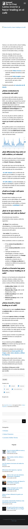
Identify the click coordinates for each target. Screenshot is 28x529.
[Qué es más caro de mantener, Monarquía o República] (4, 475)
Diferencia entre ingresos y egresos (12, 470)
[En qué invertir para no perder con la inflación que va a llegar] (4, 507)
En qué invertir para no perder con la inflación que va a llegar (15, 507)
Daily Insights (17, 76)
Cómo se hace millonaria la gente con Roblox (12, 495)
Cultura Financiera (8, 434)
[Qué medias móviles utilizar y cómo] (4, 457)
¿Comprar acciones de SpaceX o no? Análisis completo (16, 482)
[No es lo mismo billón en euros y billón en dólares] (4, 451)
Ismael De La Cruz (8, 405)
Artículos (5, 430)
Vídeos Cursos (17, 70)
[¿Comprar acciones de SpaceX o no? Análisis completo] (4, 482)
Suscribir (5, 379)
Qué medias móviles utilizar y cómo (15, 457)
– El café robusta (7, 172)
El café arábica (7, 181)
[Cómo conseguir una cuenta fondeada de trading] (4, 488)
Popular (14, 444)
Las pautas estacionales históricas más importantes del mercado (13, 501)
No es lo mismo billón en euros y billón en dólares (16, 451)
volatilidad (16, 205)
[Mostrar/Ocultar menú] (24, 3)
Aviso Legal (14, 520)
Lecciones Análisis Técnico (10, 437)
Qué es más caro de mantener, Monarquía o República (15, 475)
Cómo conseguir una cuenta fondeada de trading (14, 488)
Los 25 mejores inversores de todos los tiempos (13, 464)
